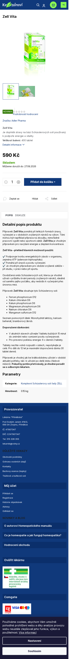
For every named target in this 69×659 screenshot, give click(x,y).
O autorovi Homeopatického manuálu (28, 525)
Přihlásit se (8, 493)
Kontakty (7, 466)
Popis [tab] (9, 215)
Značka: (14, 120)
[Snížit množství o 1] (6, 182)
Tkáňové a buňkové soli (14, 476)
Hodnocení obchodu (17, 545)
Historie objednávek (12, 502)
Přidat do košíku (41, 182)
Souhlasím (34, 651)
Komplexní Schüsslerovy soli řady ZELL (41, 383)
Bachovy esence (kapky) (14, 471)
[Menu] (63, 5)
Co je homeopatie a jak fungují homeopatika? (32, 535)
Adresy (6, 507)
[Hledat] (38, 5)
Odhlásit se (8, 511)
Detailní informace (12, 144)
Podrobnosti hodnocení (25, 114)
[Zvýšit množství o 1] (18, 182)
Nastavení (34, 640)
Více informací (27, 632)
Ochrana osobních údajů (14, 461)
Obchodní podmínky (12, 457)
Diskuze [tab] (20, 215)
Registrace (8, 498)
